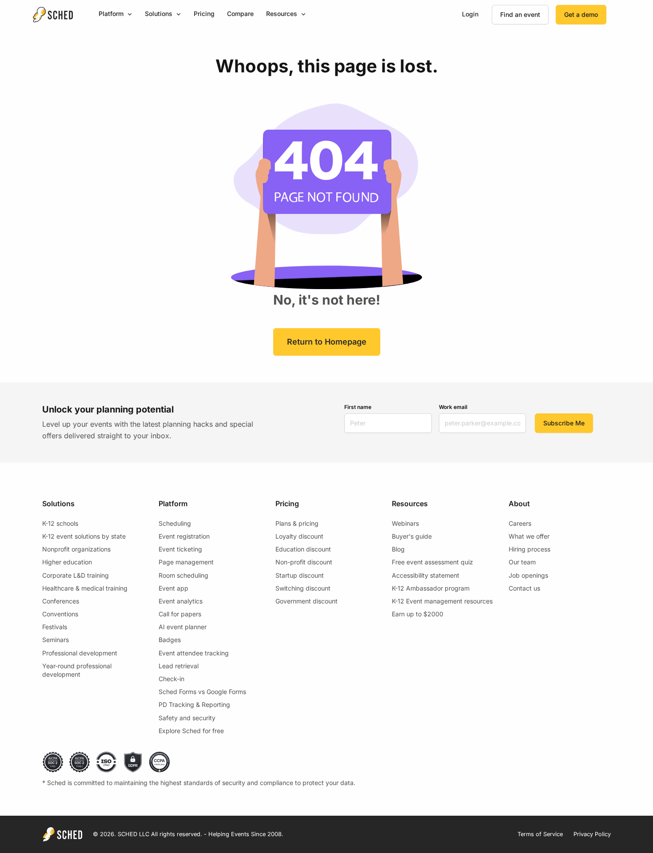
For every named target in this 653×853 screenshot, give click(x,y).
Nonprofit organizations (76, 549)
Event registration (184, 536)
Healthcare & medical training (84, 588)
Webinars (405, 523)
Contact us (524, 588)
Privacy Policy (592, 834)
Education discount (303, 549)
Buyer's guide (412, 536)
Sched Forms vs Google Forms (202, 691)
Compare (240, 13)
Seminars (55, 639)
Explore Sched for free (191, 730)
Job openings (528, 575)
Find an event (520, 14)
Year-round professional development (76, 670)
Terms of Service (540, 834)
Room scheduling (183, 575)
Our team (522, 562)
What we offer (529, 536)
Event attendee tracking (194, 653)
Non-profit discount (303, 562)
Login (470, 14)
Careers (520, 523)
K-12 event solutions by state (84, 536)
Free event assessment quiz (432, 562)
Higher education (67, 562)
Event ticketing (180, 549)
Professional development (79, 653)
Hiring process (529, 549)
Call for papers (180, 614)
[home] (53, 15)
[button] (115, 14)
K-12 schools (60, 523)
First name (357, 407)
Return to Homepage (326, 341)
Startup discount (299, 575)
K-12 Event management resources (442, 601)
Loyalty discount (299, 536)
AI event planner (183, 627)
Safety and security (187, 718)
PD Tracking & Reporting (194, 704)
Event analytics (181, 601)
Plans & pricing (297, 523)
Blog (398, 549)
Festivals (54, 627)
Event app (173, 588)
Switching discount (302, 588)
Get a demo (581, 14)
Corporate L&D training (75, 575)
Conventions (60, 614)
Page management (186, 562)
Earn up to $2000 (417, 614)
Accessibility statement (425, 575)
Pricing (204, 13)
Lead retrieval (179, 666)
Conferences (60, 601)
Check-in (171, 678)
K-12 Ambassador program (431, 588)
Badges (170, 639)
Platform (111, 13)
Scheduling (175, 523)
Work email (453, 407)
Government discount (306, 601)
